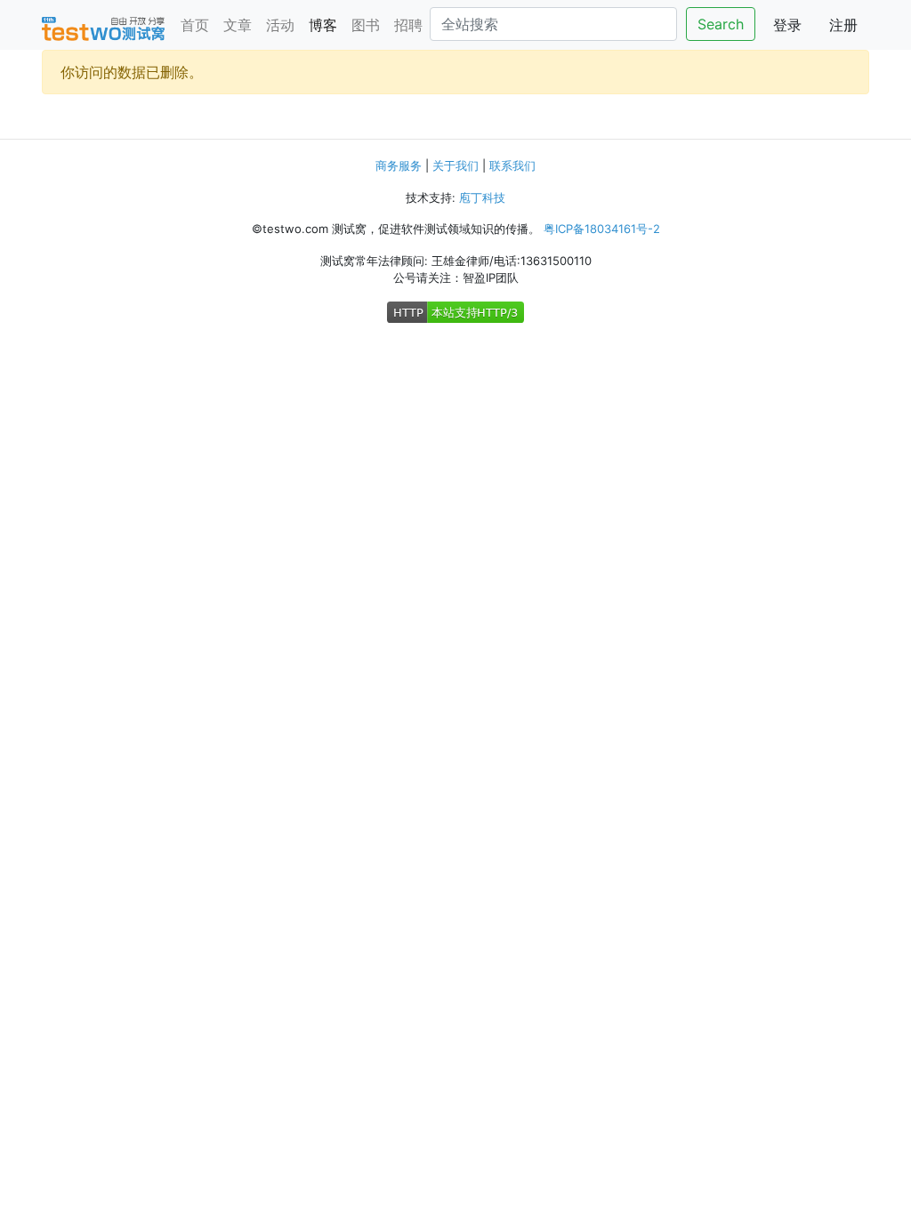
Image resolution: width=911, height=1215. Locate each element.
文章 (237, 25)
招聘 (408, 25)
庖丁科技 (482, 197)
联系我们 (512, 165)
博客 (323, 25)
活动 (280, 25)
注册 (843, 25)
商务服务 (398, 165)
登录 (787, 25)
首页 (195, 25)
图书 (365, 25)
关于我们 (455, 165)
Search (720, 24)
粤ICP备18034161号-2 (602, 228)
